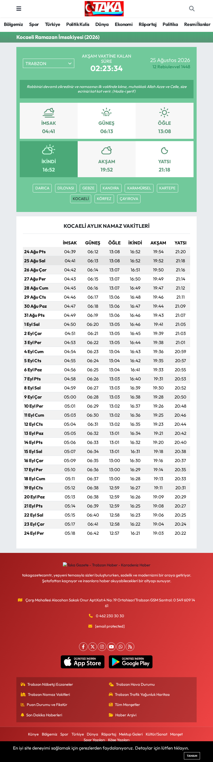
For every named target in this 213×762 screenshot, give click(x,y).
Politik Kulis (77, 24)
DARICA (42, 188)
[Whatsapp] (120, 646)
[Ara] (192, 8)
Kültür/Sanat (156, 734)
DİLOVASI (65, 188)
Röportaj (148, 24)
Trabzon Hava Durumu (135, 684)
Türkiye (52, 24)
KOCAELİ (81, 198)
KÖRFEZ (104, 198)
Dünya (102, 24)
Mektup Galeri (131, 734)
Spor (34, 24)
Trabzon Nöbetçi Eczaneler (50, 684)
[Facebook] (83, 646)
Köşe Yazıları (118, 739)
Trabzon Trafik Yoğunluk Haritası (142, 694)
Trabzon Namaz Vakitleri (49, 694)
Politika (170, 24)
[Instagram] (102, 646)
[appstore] (82, 661)
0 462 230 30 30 (110, 615)
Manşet (176, 734)
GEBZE (88, 188)
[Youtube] (111, 646)
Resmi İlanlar (197, 24)
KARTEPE (167, 188)
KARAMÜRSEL (139, 188)
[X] (92, 646)
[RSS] (130, 646)
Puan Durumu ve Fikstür (47, 704)
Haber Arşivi (125, 714)
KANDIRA (111, 188)
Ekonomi (123, 24)
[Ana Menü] (18, 8)
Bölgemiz (13, 24)
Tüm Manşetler (127, 704)
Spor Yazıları (94, 739)
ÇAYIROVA (129, 198)
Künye (33, 734)
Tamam (192, 756)
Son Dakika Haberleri (44, 714)
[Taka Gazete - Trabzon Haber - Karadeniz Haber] (104, 8)
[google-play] (131, 661)
